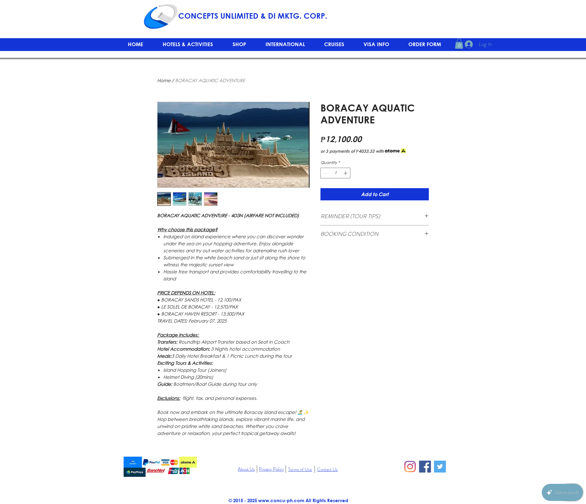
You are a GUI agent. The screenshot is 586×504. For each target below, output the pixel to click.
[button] (239, 44)
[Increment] (346, 173)
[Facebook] (425, 467)
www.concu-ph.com (281, 500)
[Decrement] (325, 173)
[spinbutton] (335, 173)
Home (164, 80)
